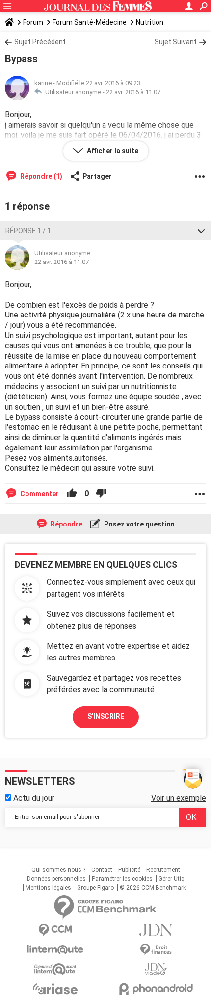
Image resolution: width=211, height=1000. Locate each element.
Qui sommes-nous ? (58, 870)
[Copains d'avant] (55, 969)
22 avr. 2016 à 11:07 (133, 92)
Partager (97, 176)
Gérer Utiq (171, 878)
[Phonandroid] (156, 989)
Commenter (39, 494)
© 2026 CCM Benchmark (153, 887)
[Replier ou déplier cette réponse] (201, 230)
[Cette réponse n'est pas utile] (101, 493)
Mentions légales (48, 887)
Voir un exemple (178, 798)
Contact (101, 870)
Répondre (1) (40, 176)
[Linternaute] (55, 949)
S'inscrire (105, 716)
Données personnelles (56, 878)
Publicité (129, 870)
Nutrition (149, 22)
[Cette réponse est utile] (71, 493)
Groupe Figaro (95, 887)
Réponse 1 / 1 (28, 231)
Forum (33, 22)
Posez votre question (139, 524)
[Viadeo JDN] (156, 969)
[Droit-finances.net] (156, 950)
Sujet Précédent (40, 42)
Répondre (65, 524)
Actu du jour (32, 798)
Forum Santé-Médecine (90, 22)
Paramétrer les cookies (122, 878)
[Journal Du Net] (156, 930)
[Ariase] (55, 988)
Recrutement (163, 870)
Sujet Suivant (176, 42)
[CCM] (55, 930)
